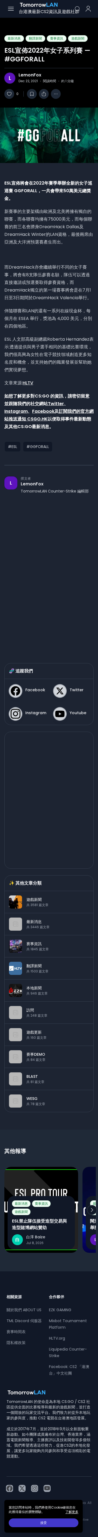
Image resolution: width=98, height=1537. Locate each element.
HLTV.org (57, 1338)
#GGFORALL (37, 446)
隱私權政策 (16, 1342)
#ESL (12, 446)
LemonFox (30, 75)
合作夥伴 (56, 1296)
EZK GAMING (60, 1310)
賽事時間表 (16, 1331)
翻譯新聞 (35, 38)
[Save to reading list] (32, 94)
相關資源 (14, 1296)
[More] (56, 94)
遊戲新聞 (77, 38)
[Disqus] (49, 573)
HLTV (28, 383)
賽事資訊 (56, 38)
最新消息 (14, 38)
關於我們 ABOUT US (24, 1310)
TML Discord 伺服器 (24, 1321)
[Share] (44, 94)
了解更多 (71, 1512)
